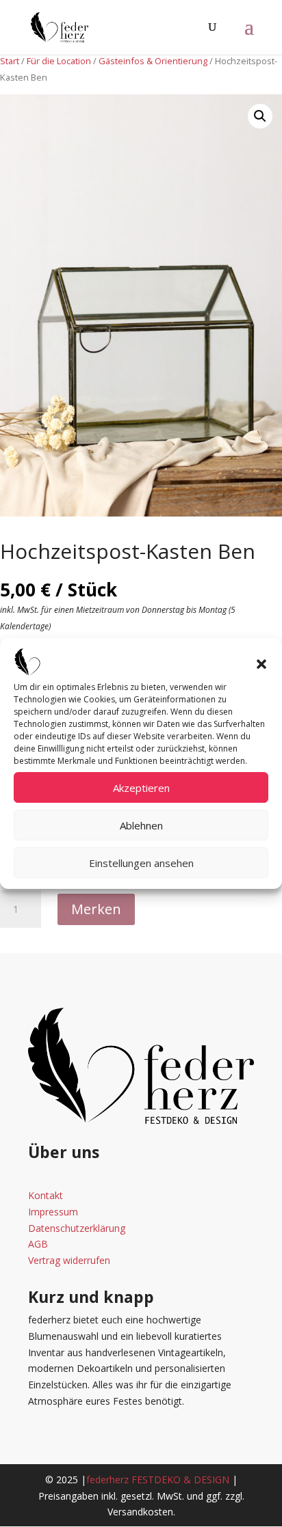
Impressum (53, 1211)
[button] (261, 664)
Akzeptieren (141, 788)
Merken (96, 909)
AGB (38, 1243)
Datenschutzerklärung (76, 1228)
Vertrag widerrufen (69, 1260)
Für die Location (59, 61)
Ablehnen (141, 825)
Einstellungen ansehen (141, 863)
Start (9, 61)
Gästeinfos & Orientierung (153, 61)
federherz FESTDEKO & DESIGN (157, 1479)
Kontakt (45, 1195)
